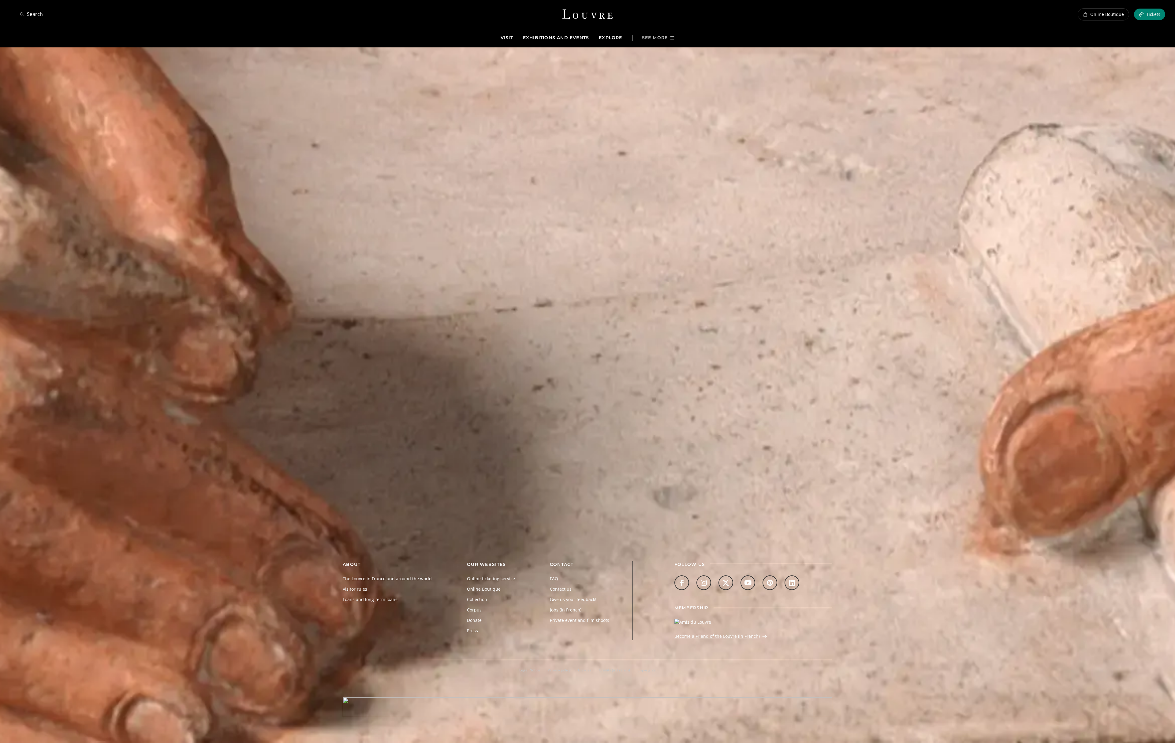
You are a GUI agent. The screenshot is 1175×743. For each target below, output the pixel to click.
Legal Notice (529, 670)
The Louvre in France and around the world (387, 578)
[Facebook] (681, 582)
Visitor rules (355, 589)
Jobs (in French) (565, 610)
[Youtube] (747, 582)
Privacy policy (559, 670)
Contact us (561, 589)
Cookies (584, 670)
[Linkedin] (792, 582)
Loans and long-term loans (370, 599)
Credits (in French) (614, 670)
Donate (474, 620)
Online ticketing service (491, 578)
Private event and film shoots (579, 620)
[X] (725, 582)
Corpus (474, 610)
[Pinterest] (770, 582)
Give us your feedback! (573, 599)
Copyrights (646, 670)
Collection (477, 599)
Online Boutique (484, 589)
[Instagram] (703, 582)
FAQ (554, 578)
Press (472, 630)
